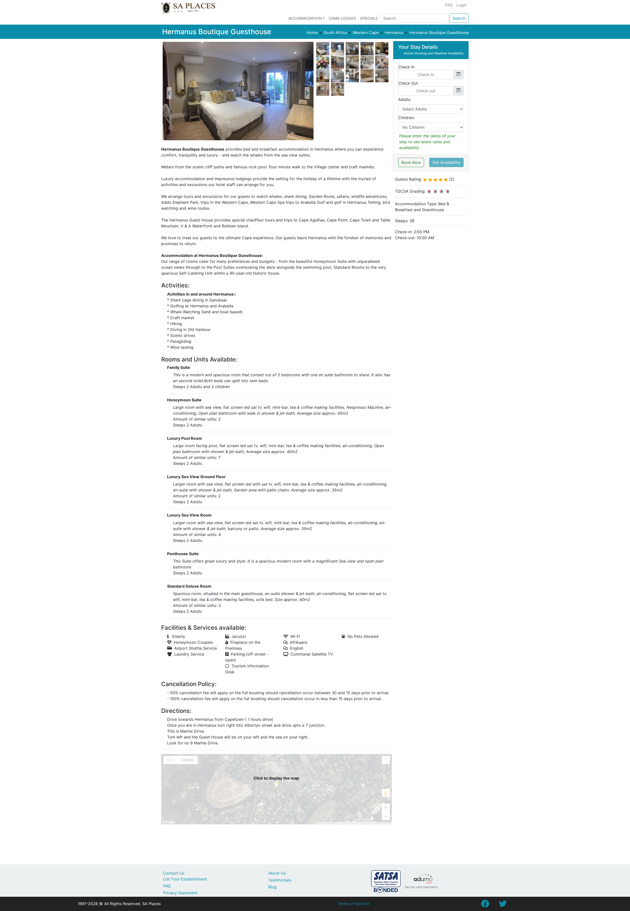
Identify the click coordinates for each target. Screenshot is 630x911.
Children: (406, 117)
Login (461, 4)
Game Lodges (342, 18)
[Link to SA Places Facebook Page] (485, 905)
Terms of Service (353, 903)
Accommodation (305, 18)
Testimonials (279, 880)
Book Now (411, 162)
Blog (272, 886)
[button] (169, 93)
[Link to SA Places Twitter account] (503, 905)
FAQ (448, 4)
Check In (406, 66)
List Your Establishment (185, 879)
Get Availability (446, 162)
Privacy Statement (180, 892)
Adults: (404, 99)
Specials (369, 18)
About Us (277, 873)
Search (459, 18)
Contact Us (173, 873)
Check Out (408, 83)
